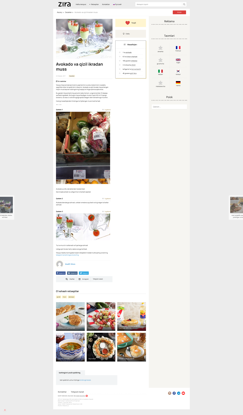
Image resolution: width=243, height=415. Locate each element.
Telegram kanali (77, 392)
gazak (58, 297)
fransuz (178, 51)
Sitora (73, 264)
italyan (160, 74)
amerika (160, 51)
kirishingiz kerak (85, 380)
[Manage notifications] (4, 410)
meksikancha (160, 86)
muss (64, 297)
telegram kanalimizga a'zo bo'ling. (67, 255)
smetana (134, 61)
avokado (129, 52)
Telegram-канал (98, 279)
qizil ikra (133, 73)
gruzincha (160, 64)
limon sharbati (132, 57)
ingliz (178, 62)
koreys (178, 74)
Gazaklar (68, 12)
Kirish (179, 12)
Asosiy (59, 12)
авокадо (71, 297)
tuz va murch (136, 69)
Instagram (85, 279)
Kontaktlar (106, 4)
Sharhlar (72, 279)
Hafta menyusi (81, 4)
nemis (178, 85)
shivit (133, 65)
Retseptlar (95, 4)
